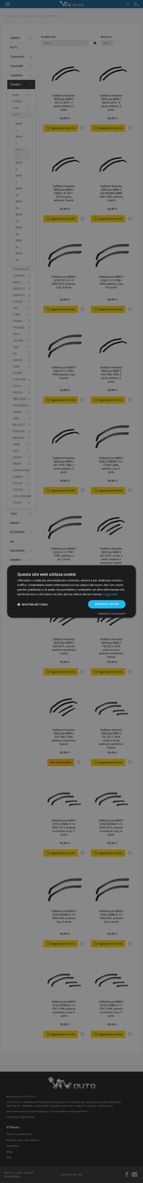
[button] (32, 604)
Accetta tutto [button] (106, 604)
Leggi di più (110, 594)
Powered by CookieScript (112, 613)
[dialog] (71, 591)
